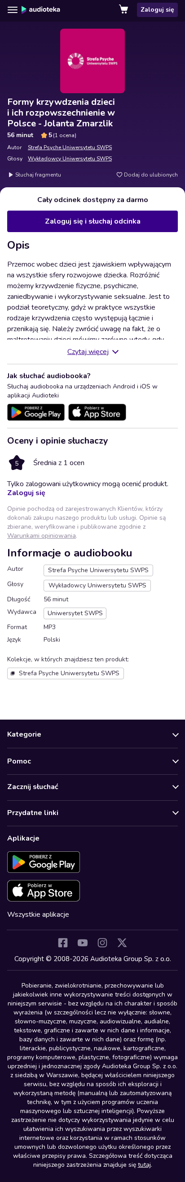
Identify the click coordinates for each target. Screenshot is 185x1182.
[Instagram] (102, 942)
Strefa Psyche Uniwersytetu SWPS (70, 147)
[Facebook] (62, 942)
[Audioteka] (41, 10)
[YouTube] (82, 942)
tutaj (144, 1164)
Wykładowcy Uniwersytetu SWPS (70, 158)
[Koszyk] (124, 9)
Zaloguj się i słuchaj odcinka (93, 221)
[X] (122, 942)
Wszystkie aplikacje (38, 914)
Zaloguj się (157, 9)
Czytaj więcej (88, 352)
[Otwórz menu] (12, 9)
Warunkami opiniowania (41, 535)
